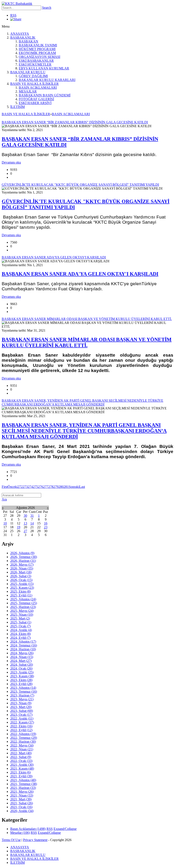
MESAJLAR (28, 91)
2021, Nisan (21, 795)
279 (55, 487)
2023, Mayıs (22, 699)
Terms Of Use (11, 840)
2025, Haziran (23, 607)
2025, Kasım (22, 587)
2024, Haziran (23, 649)
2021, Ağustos (23, 780)
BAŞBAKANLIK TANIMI (38, 45)
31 (32, 515)
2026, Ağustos (22, 553)
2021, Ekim (20, 772)
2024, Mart (21, 661)
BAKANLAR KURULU (27, 72)
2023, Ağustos (23, 687)
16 (45, 523)
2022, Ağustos (23, 734)
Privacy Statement (35, 840)
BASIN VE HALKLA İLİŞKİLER (34, 84)
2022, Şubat (20, 757)
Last (82, 487)
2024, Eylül (20, 637)
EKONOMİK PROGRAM (37, 53)
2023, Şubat (21, 711)
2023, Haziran (22, 695)
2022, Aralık (21, 718)
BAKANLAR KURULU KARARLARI (47, 80)
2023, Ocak (21, 714)
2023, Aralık (22, 672)
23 (45, 527)
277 (45, 487)
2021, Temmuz (23, 784)
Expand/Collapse (65, 829)
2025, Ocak (20, 626)
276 (40, 487)
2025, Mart (20, 618)
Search (46, 7)
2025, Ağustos (23, 599)
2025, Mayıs (22, 611)
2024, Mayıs (22, 653)
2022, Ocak (21, 761)
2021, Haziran (23, 788)
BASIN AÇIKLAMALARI (38, 87)
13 (25, 523)
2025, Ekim (20, 591)
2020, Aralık (22, 811)
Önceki (13, 487)
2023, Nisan (20, 703)
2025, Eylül (21, 595)
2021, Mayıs (22, 791)
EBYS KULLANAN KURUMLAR (44, 68)
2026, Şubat (20, 576)
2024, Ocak (21, 668)
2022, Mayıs (22, 745)
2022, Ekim (21, 726)
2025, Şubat (20, 622)
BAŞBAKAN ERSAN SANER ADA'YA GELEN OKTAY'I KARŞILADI (80, 274)
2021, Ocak (21, 807)
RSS (13, 15)
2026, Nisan (21, 568)
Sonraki (74, 487)
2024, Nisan (21, 657)
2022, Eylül (21, 730)
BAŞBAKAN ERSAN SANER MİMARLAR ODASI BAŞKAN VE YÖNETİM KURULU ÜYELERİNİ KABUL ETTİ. (87, 342)
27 (25, 531)
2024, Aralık (21, 630)
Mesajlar (20, 832)
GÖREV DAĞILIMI (33, 76)
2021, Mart (21, 799)
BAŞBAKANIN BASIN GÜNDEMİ (44, 95)
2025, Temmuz (23, 603)
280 (61, 487)
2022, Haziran (23, 741)
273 (25, 487)
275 (35, 487)
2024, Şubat (21, 664)
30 (25, 515)
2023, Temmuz (23, 691)
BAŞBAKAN (28, 41)
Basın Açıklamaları (28, 829)
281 (66, 487)
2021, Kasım (22, 768)
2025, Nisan (21, 614)
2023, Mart (21, 707)
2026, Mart (21, 572)
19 (18, 527)
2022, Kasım (22, 722)
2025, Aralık (22, 584)
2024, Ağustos (23, 641)
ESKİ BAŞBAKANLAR (36, 60)
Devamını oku (11, 162)
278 (50, 487)
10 (5, 523)
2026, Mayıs (22, 564)
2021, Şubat (21, 803)
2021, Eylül (21, 776)
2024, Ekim (20, 634)
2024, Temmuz (23, 645)
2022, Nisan (21, 749)
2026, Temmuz (23, 557)
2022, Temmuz (23, 738)
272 (20, 487)
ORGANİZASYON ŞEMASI (39, 57)
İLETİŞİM (17, 107)
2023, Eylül (21, 684)
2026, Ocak (21, 580)
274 (30, 487)
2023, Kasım (22, 676)
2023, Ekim (21, 680)
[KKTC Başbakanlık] (17, 3)
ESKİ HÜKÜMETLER (35, 64)
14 (32, 523)
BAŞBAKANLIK (22, 37)
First (5, 487)
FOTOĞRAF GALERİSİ (36, 99)
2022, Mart (21, 753)
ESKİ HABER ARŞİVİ (35, 103)
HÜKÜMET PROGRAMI (37, 49)
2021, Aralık (22, 764)
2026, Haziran (23, 560)
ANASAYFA (19, 33)
